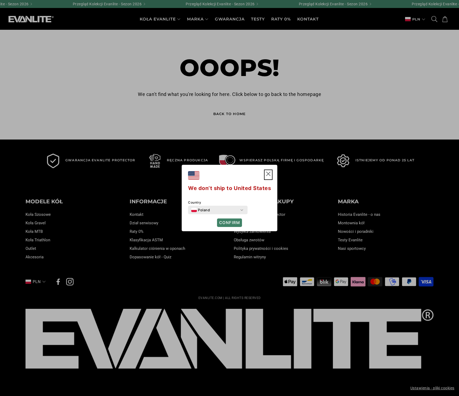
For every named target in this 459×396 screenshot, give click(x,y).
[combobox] (200, 210)
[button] (268, 174)
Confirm (229, 222)
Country (194, 202)
